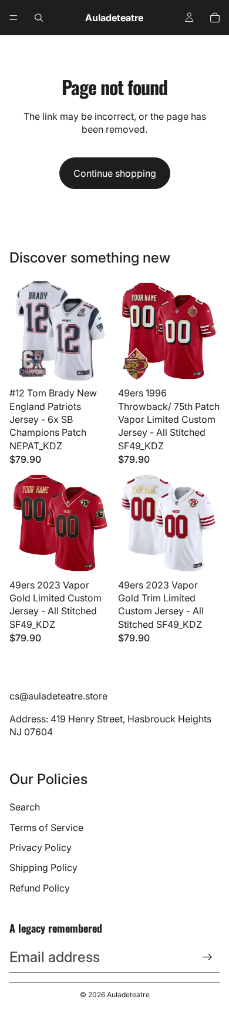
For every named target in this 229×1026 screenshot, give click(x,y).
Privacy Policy (40, 847)
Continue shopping (114, 173)
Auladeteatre (128, 994)
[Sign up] (207, 957)
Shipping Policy (43, 867)
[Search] (39, 18)
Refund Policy (39, 888)
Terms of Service (46, 827)
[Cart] (215, 18)
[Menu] (13, 17)
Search (24, 807)
